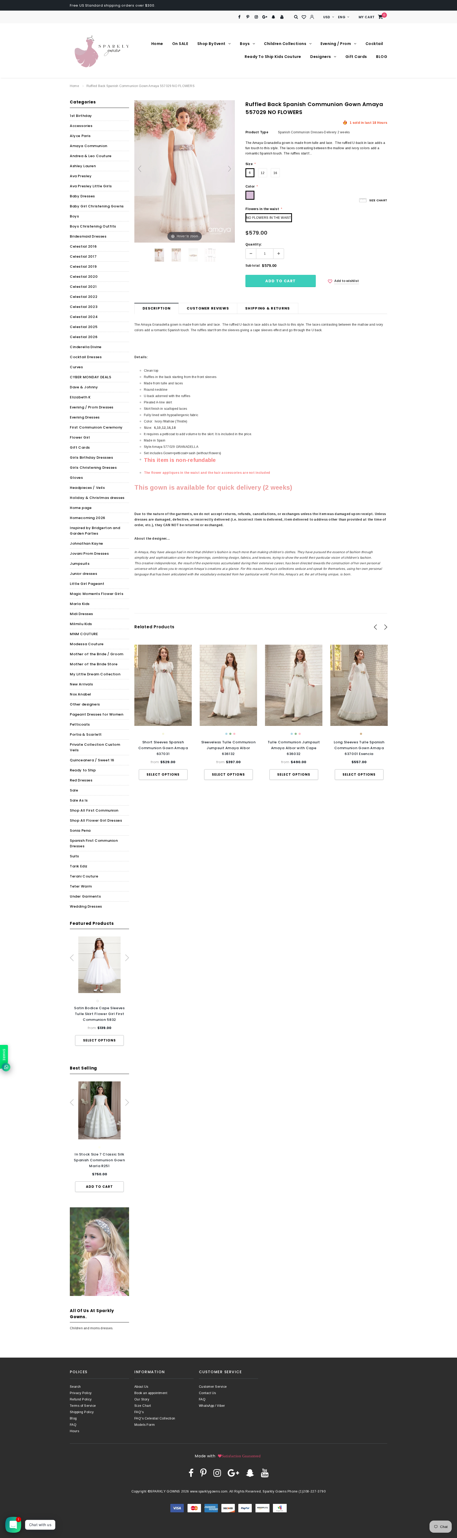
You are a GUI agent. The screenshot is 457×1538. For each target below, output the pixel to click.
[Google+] (265, 17)
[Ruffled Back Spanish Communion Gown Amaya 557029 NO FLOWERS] (159, 255)
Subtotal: (253, 265)
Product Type (256, 132)
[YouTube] (282, 17)
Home (74, 86)
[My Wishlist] (304, 17)
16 (275, 173)
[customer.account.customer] (312, 17)
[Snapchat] (273, 17)
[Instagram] (256, 17)
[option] (99, 990)
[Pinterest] (248, 17)
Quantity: (253, 244)
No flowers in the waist (268, 218)
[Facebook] (239, 17)
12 (262, 173)
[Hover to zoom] (184, 171)
